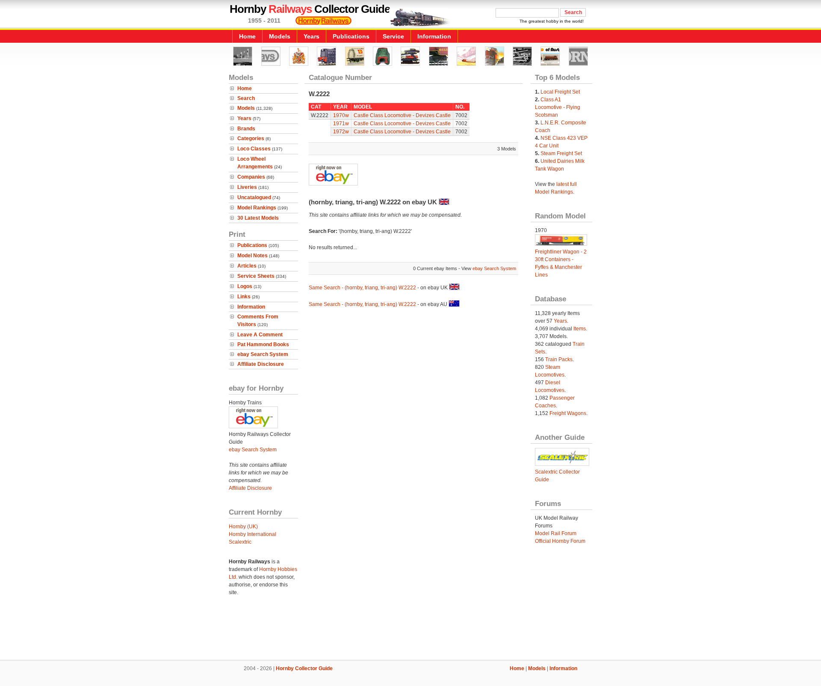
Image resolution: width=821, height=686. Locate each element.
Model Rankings (256, 208)
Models (279, 36)
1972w (341, 132)
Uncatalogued (254, 197)
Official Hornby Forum (560, 541)
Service (393, 36)
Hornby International (252, 534)
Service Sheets (256, 276)
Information (434, 36)
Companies (251, 177)
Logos (244, 286)
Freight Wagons (567, 413)
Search (246, 98)
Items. (580, 329)
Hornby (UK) (243, 527)
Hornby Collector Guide (304, 668)
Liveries (247, 187)
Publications (351, 36)
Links (244, 297)
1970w (341, 115)
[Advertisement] (410, 631)
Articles (247, 266)
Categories (250, 138)
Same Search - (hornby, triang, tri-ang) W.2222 (362, 288)
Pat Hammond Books (263, 344)
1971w (341, 124)
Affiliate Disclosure (260, 364)
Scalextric (240, 542)
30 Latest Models (258, 218)
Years (311, 36)
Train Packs (559, 359)
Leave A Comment (260, 335)
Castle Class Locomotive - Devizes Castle (402, 115)
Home (247, 36)
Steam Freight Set (561, 153)
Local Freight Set (560, 92)
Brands (246, 129)
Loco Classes (254, 149)
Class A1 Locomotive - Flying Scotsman (557, 107)
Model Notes (252, 256)
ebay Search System (262, 354)
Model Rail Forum (555, 533)
